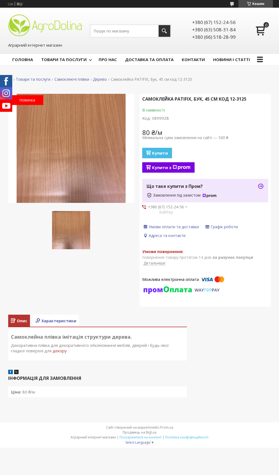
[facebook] (10, 372)
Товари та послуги (33, 79)
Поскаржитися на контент (141, 437)
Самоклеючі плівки (71, 79)
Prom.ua (166, 427)
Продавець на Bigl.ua (139, 432)
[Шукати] (164, 31)
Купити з (161, 167)
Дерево (100, 79)
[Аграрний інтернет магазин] (45, 25)
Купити (160, 153)
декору (60, 350)
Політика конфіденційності (186, 437)
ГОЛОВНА (22, 59)
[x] (16, 372)
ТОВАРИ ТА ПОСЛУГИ (64, 59)
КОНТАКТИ (193, 59)
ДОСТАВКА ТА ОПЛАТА (149, 59)
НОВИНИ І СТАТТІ (231, 59)
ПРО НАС (108, 59)
